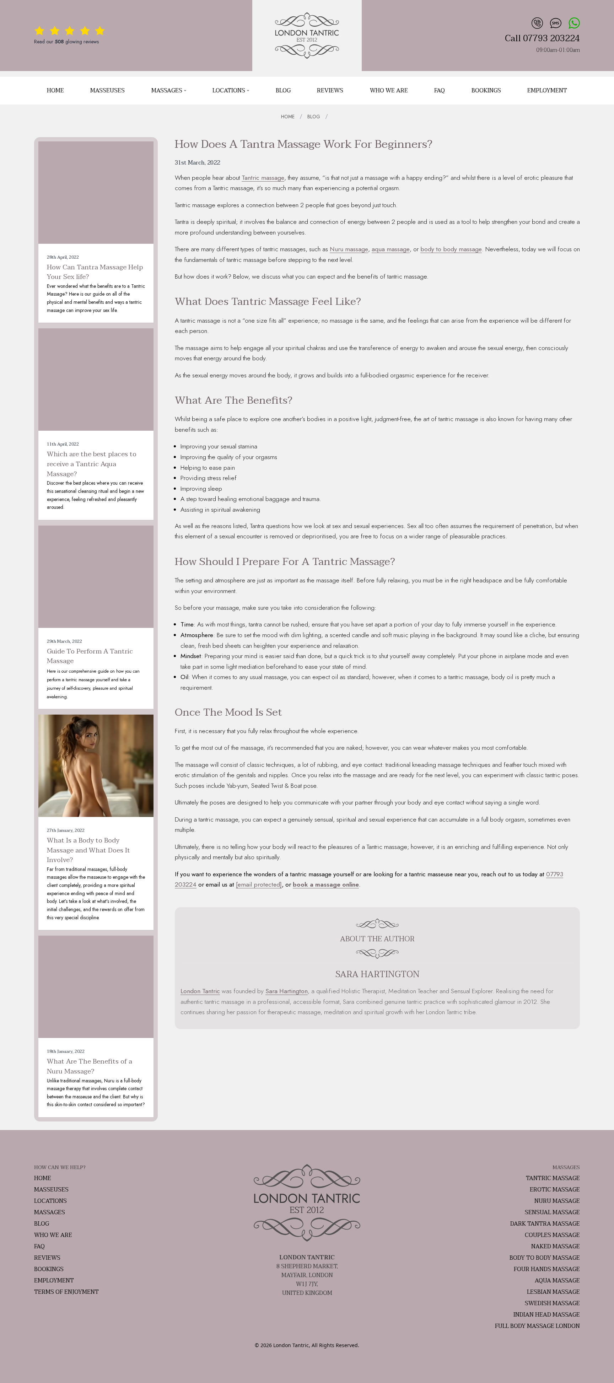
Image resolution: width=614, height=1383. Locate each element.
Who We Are (389, 91)
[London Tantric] (307, 35)
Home (55, 91)
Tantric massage (263, 177)
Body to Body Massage (545, 1258)
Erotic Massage (555, 1190)
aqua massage (391, 249)
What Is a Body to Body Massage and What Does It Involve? (88, 850)
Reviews (330, 91)
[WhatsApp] (573, 22)
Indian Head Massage (546, 1315)
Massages (166, 91)
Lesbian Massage (553, 1292)
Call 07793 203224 (542, 38)
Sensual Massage (552, 1212)
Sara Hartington (286, 991)
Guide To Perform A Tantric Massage (90, 656)
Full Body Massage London (537, 1326)
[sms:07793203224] (555, 22)
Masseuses (107, 91)
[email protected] (259, 884)
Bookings (486, 91)
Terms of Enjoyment (66, 1292)
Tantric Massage (553, 1178)
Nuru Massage (557, 1201)
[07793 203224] (536, 22)
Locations (228, 91)
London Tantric (200, 991)
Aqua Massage (557, 1281)
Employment (547, 91)
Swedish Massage (552, 1303)
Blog (283, 91)
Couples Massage (552, 1235)
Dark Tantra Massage (545, 1224)
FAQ (439, 91)
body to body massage (451, 249)
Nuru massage (349, 249)
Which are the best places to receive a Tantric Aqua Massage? (91, 464)
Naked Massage (555, 1247)
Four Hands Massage (547, 1269)
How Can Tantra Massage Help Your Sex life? (95, 272)
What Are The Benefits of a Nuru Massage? (89, 1066)
